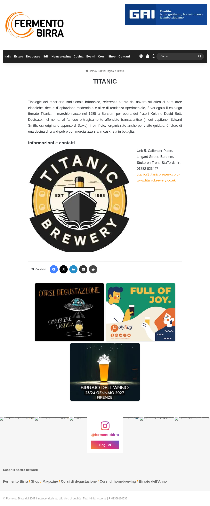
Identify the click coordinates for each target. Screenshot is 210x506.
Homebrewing (61, 56)
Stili (46, 56)
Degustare (33, 56)
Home (92, 70)
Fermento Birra (15, 481)
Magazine (50, 481)
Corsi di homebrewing (118, 481)
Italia (8, 56)
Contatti (124, 56)
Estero (18, 56)
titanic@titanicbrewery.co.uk (158, 174)
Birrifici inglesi (106, 70)
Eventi (90, 56)
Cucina (78, 56)
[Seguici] (105, 428)
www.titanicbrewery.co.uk (156, 180)
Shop (112, 56)
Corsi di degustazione (79, 481)
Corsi (101, 56)
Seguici (105, 445)
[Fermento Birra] (35, 25)
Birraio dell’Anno (153, 481)
